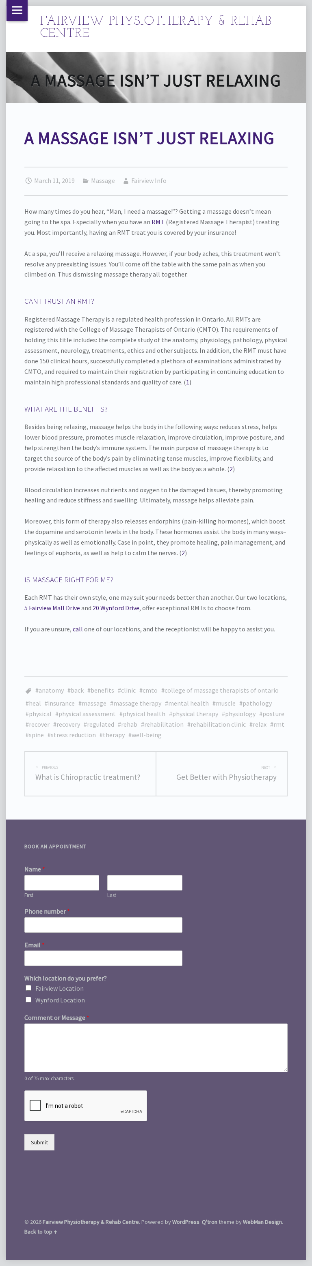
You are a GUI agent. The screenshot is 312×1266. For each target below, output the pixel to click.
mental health (188, 703)
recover (39, 724)
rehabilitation (164, 724)
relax (259, 724)
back (77, 690)
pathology (257, 703)
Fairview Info (149, 180)
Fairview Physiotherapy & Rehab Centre (91, 1221)
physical (40, 714)
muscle (226, 703)
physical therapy (195, 714)
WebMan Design (262, 1221)
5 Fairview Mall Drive (52, 608)
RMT (158, 222)
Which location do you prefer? (65, 978)
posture (273, 714)
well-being (147, 735)
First (28, 895)
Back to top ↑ (40, 1231)
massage (94, 703)
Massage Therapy (137, 703)
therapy (114, 735)
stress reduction (73, 735)
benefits (102, 690)
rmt (278, 724)
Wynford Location (60, 1000)
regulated (100, 724)
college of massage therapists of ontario (222, 690)
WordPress (185, 1221)
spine (36, 735)
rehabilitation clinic (218, 724)
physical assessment (87, 714)
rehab (129, 724)
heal (35, 703)
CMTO (150, 690)
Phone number (47, 911)
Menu (17, 10)
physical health (144, 714)
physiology (240, 714)
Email (34, 945)
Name (34, 869)
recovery (68, 724)
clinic (128, 690)
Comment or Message (56, 1017)
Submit (39, 1142)
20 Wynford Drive (116, 608)
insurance (61, 703)
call (78, 629)
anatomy (51, 690)
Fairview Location (59, 988)
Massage (103, 180)
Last (111, 895)
